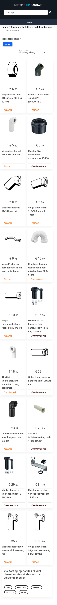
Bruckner (21, 587)
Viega (23, 592)
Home (29, 22)
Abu (8, 587)
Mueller (10, 592)
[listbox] (32, 52)
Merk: (7, 44)
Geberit (36, 587)
